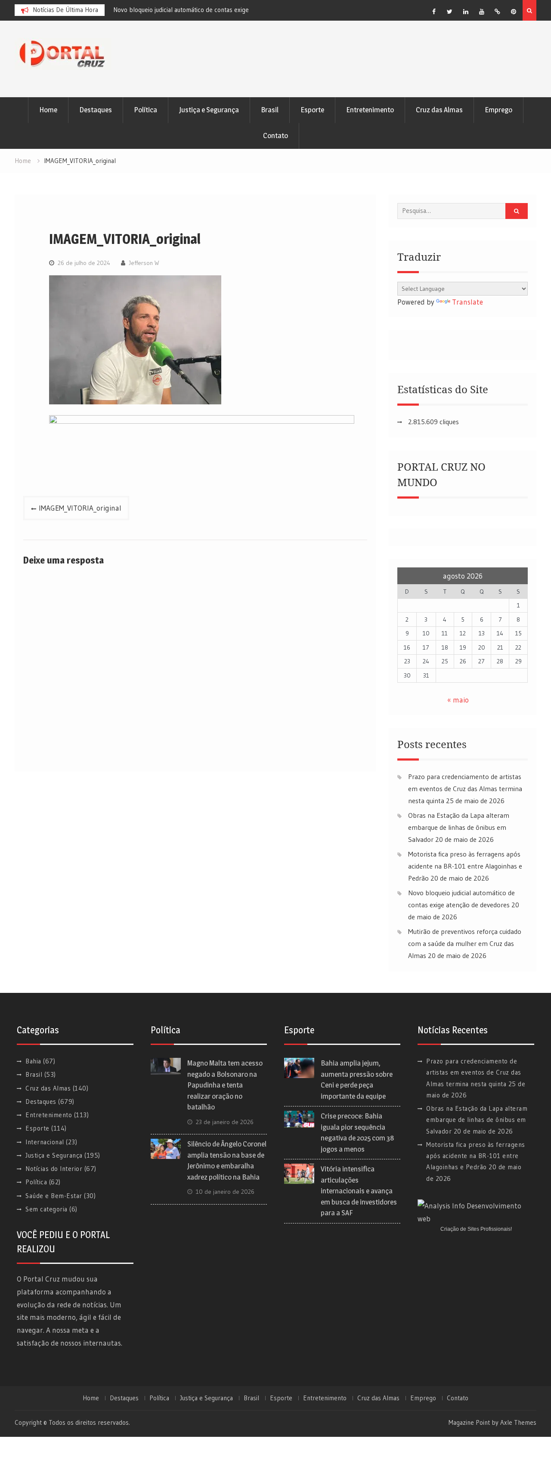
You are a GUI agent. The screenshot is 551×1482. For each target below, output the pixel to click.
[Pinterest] (513, 11)
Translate (467, 301)
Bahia (33, 1061)
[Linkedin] (466, 11)
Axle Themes (518, 1422)
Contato (275, 135)
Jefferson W (144, 263)
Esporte (312, 109)
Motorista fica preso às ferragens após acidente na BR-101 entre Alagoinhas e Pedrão (465, 866)
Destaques (95, 109)
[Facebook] (434, 11)
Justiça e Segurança (209, 109)
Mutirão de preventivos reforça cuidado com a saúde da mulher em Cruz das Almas (464, 943)
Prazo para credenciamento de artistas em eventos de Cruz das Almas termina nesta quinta (465, 788)
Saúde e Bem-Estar (53, 1196)
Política (145, 109)
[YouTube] (482, 11)
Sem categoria (46, 1209)
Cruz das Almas (439, 109)
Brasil (270, 109)
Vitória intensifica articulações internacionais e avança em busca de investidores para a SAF (359, 1191)
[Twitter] (450, 11)
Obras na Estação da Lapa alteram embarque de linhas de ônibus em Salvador (458, 827)
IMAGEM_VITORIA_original (80, 507)
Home (48, 109)
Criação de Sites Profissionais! (476, 1229)
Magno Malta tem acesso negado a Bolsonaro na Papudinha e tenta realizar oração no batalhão (225, 1085)
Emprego (498, 109)
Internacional (44, 1142)
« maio (458, 699)
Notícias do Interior (53, 1169)
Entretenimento (370, 109)
